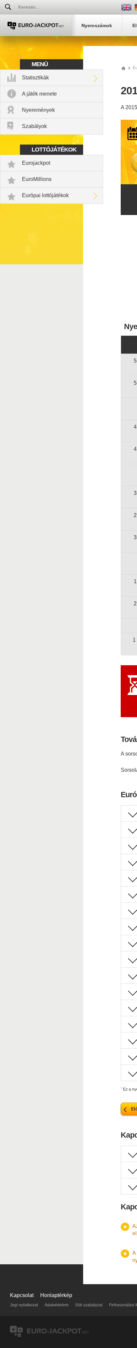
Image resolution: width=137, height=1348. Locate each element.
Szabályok (34, 126)
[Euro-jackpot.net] (123, 68)
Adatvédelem (56, 1305)
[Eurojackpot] (35, 25)
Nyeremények (38, 110)
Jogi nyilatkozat (24, 1305)
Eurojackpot (36, 163)
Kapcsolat (22, 1295)
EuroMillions (37, 179)
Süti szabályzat (88, 1305)
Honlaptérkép (56, 1295)
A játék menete (39, 94)
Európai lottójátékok (45, 195)
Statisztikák (35, 77)
